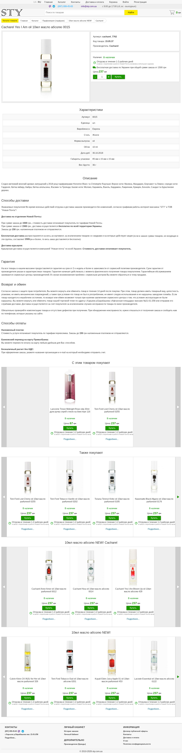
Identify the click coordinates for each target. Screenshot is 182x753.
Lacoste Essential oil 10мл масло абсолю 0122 (154, 680)
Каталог (62, 2)
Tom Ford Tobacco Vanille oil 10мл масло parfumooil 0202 (70, 500)
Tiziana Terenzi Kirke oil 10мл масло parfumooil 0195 (112, 500)
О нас (125, 741)
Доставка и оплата (95, 2)
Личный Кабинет (71, 734)
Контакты (75, 2)
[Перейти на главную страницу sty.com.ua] (12, 12)
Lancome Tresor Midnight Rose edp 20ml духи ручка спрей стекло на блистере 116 (70, 410)
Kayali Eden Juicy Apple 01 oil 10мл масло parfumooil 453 (112, 680)
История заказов (71, 731)
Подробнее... (70, 439)
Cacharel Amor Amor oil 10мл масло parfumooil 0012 (49, 590)
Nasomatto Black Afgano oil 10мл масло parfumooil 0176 (154, 500)
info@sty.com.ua (89, 6)
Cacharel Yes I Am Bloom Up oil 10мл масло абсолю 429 (133, 590)
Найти (131, 12)
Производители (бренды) (75, 744)
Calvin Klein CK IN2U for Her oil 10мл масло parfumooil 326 (28, 680)
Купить (118, 77)
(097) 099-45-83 (65, 6)
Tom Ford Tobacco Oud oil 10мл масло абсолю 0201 (69, 680)
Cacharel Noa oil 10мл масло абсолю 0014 (91, 590)
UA (35, 2)
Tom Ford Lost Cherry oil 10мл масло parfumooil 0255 (112, 410)
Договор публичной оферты (135, 731)
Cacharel (113, 46)
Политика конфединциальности (137, 744)
